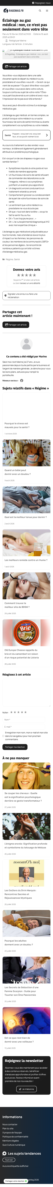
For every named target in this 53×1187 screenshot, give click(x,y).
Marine (43, 356)
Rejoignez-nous (43, 2)
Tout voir (9, 1159)
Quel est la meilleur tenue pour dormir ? (26, 517)
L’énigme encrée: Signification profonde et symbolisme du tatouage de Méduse (26, 845)
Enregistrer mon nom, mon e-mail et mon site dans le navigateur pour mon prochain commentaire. (26, 736)
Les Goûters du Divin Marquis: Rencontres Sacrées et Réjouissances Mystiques (20, 894)
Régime (9, 259)
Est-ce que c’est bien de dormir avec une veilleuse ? (19, 1039)
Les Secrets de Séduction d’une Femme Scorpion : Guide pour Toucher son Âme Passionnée (22, 991)
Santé (17, 259)
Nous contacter (9, 1124)
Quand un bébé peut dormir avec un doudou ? (18, 472)
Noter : (5, 712)
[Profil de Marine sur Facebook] (21, 380)
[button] (40, 10)
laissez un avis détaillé (30, 283)
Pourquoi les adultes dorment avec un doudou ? (19, 942)
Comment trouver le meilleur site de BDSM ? (17, 605)
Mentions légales (10, 1140)
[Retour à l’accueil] (13, 10)
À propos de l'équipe (12, 1132)
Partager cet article (17, 66)
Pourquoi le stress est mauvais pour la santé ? (17, 425)
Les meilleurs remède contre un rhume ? (26, 560)
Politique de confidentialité (15, 1136)
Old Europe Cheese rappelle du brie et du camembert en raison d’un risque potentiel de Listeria (22, 654)
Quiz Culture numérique (13, 1144)
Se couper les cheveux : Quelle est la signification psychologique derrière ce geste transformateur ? (23, 797)
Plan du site (7, 1128)
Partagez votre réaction (14, 1181)
